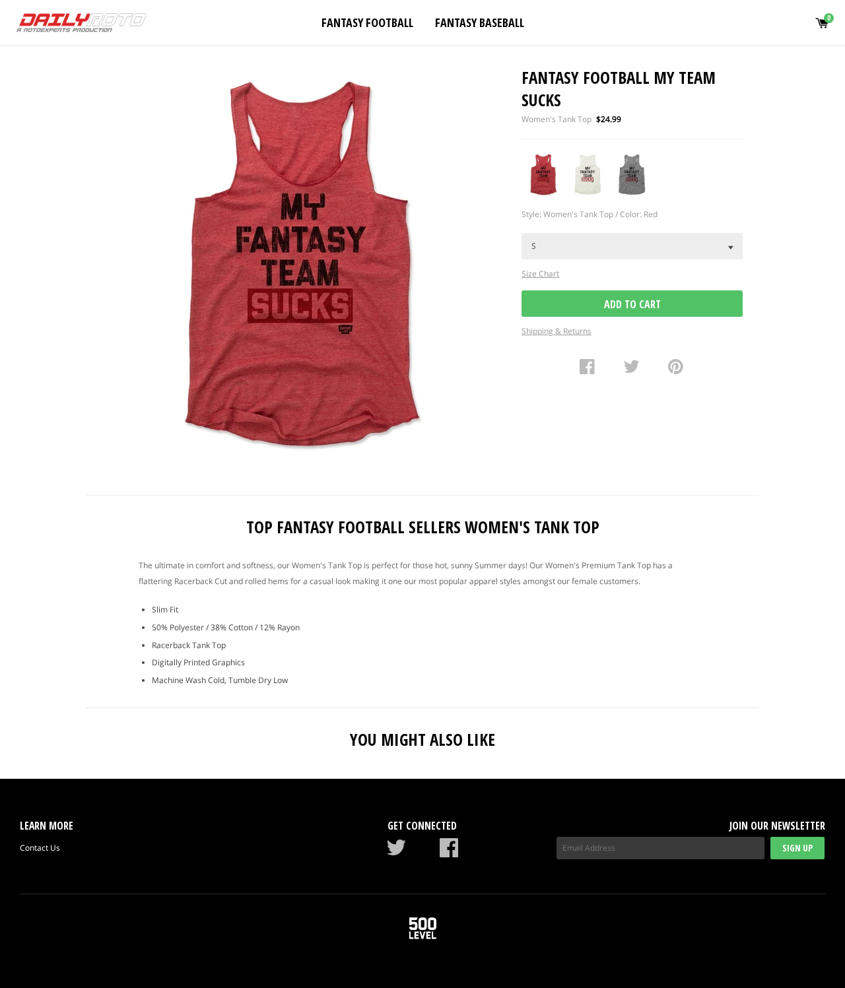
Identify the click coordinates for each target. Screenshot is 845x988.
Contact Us (40, 847)
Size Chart (540, 273)
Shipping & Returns (557, 331)
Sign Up (797, 847)
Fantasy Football (367, 22)
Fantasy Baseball (479, 22)
